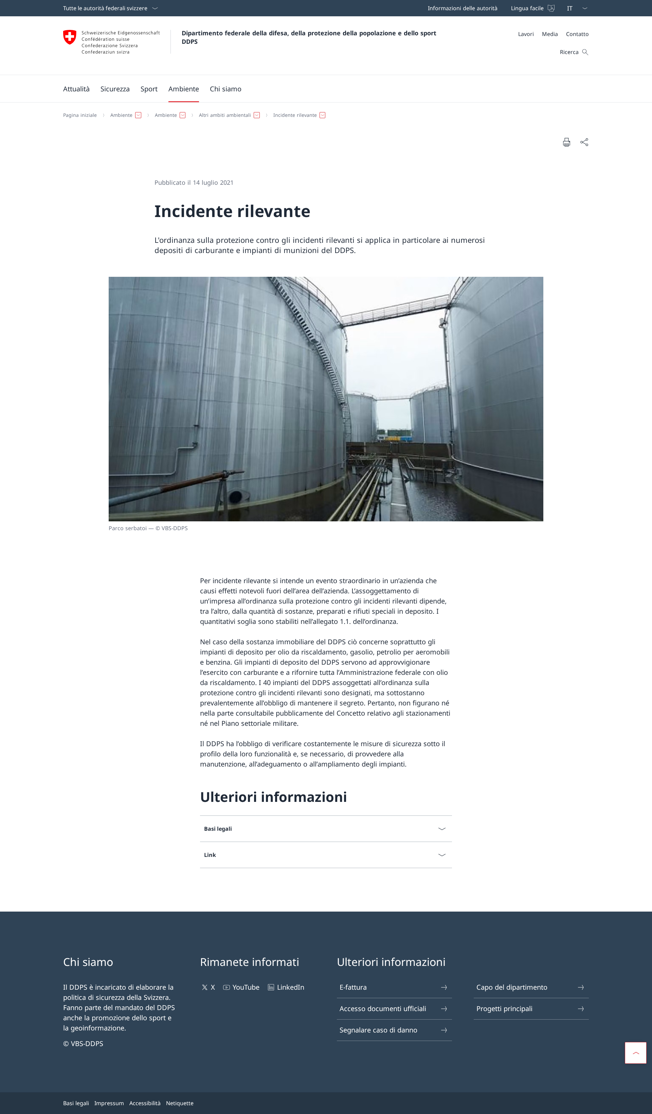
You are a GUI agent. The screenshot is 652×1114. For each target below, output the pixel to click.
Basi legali (76, 1103)
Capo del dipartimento (511, 987)
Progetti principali (504, 1008)
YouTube (246, 987)
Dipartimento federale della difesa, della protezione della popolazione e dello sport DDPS (310, 37)
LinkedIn (290, 987)
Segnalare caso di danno (378, 1030)
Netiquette (180, 1103)
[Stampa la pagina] (566, 142)
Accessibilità (145, 1103)
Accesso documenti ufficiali (383, 1008)
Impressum (109, 1103)
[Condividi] (584, 142)
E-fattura (353, 987)
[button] (76, 88)
